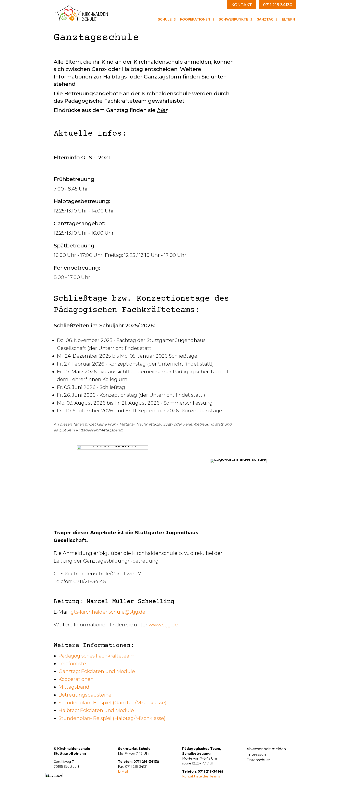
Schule (165, 19)
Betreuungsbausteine (84, 695)
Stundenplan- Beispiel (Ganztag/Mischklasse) (112, 702)
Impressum (257, 754)
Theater (246, 57)
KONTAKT (241, 4)
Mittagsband (73, 687)
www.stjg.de (163, 625)
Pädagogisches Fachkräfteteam (96, 656)
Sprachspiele (251, 83)
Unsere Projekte (247, 49)
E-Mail (123, 771)
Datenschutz (258, 760)
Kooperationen (195, 19)
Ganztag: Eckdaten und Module (96, 671)
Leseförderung (253, 76)
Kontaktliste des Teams (201, 776)
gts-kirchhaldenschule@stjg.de (108, 612)
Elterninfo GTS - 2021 (82, 157)
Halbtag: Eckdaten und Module (96, 710)
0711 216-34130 (277, 4)
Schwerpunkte (233, 19)
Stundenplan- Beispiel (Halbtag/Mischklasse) (112, 718)
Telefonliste (72, 663)
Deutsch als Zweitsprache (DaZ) (257, 66)
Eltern (288, 19)
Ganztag (265, 19)
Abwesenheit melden (266, 749)
